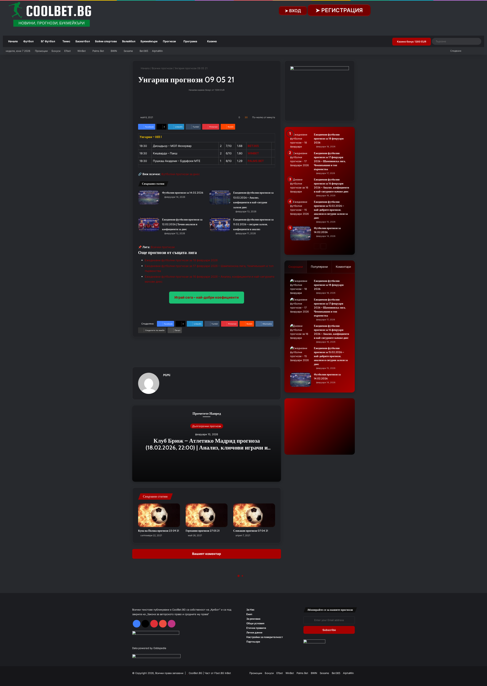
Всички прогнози (162, 68)
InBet (228, 673)
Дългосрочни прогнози (206, 426)
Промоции (41, 50)
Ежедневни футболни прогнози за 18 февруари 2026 (181, 260)
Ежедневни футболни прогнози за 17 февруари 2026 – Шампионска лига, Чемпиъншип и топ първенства (330, 161)
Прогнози (169, 41)
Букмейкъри (149, 41)
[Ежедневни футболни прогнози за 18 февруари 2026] (300, 141)
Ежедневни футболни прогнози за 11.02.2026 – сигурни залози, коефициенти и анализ (253, 224)
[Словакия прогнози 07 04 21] (254, 515)
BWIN (114, 50)
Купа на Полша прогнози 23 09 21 (158, 530)
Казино (212, 41)
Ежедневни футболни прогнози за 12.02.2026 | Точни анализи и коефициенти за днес (182, 224)
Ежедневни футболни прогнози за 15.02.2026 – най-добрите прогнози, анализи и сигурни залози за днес (331, 210)
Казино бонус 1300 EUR (411, 41)
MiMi (166, 375)
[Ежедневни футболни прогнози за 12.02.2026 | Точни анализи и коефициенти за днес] (148, 224)
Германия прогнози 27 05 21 (203, 530)
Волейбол (128, 41)
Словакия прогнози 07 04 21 (250, 530)
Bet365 (144, 50)
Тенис (66, 41)
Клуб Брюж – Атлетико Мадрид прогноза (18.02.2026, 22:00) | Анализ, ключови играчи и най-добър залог (207, 447)
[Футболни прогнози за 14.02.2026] (148, 197)
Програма (190, 41)
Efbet (67, 50)
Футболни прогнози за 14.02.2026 (182, 192)
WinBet (81, 50)
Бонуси (56, 50)
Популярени (319, 266)
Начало (13, 41)
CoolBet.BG (195, 673)
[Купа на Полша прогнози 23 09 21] (159, 515)
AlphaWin (157, 50)
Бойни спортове (106, 41)
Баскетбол (83, 41)
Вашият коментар (206, 554)
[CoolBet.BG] (51, 15)
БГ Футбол (48, 41)
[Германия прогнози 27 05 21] (207, 515)
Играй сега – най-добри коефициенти (206, 297)
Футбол (28, 41)
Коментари (343, 266)
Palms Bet (98, 50)
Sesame (128, 50)
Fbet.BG (219, 673)
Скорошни (295, 266)
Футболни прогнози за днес (180, 174)
